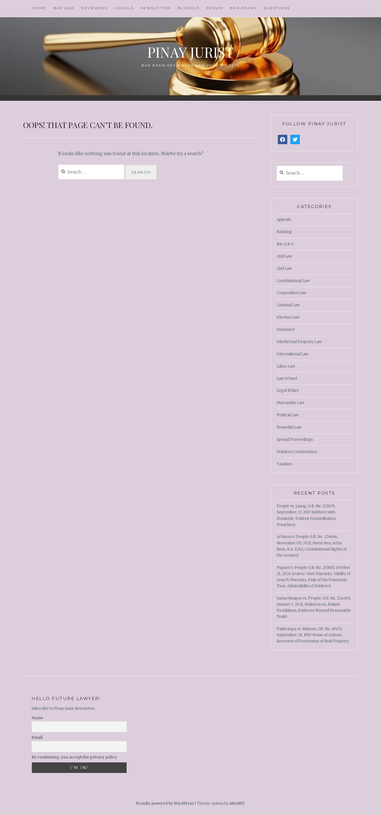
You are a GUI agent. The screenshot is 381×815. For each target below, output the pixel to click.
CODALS (124, 8)
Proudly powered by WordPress (165, 803)
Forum (215, 8)
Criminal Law (288, 305)
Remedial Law (289, 427)
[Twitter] (295, 139)
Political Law (288, 415)
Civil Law (284, 256)
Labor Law (286, 366)
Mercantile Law (290, 402)
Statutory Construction (297, 451)
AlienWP (237, 803)
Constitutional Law (293, 280)
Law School (287, 378)
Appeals (284, 219)
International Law (292, 354)
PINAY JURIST (190, 52)
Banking (284, 231)
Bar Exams (243, 8)
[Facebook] (282, 139)
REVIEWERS (94, 8)
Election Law (288, 317)
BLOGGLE (189, 8)
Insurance (286, 329)
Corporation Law (291, 292)
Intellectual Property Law (299, 341)
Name (37, 717)
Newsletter (156, 8)
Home (39, 8)
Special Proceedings (295, 439)
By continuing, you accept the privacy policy (74, 757)
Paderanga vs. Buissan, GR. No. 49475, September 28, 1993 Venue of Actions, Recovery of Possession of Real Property (313, 634)
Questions (277, 8)
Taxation (284, 464)
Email (37, 737)
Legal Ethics (288, 390)
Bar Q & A (285, 244)
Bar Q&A (63, 8)
